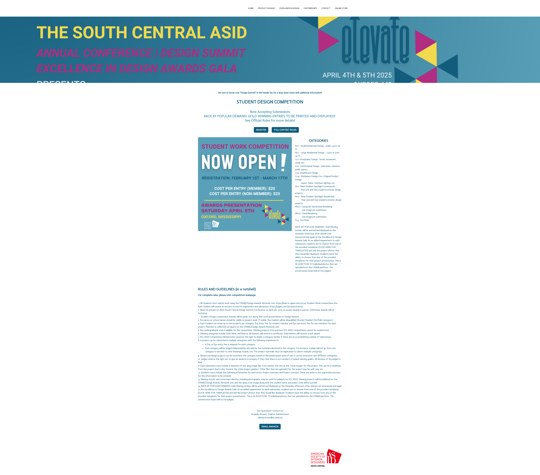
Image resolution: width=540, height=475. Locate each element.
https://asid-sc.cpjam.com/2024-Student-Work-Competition (304, 303)
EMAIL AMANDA (270, 426)
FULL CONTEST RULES (285, 129)
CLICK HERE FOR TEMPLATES (213, 392)
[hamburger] (186, 8)
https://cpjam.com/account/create (286, 306)
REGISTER (261, 129)
